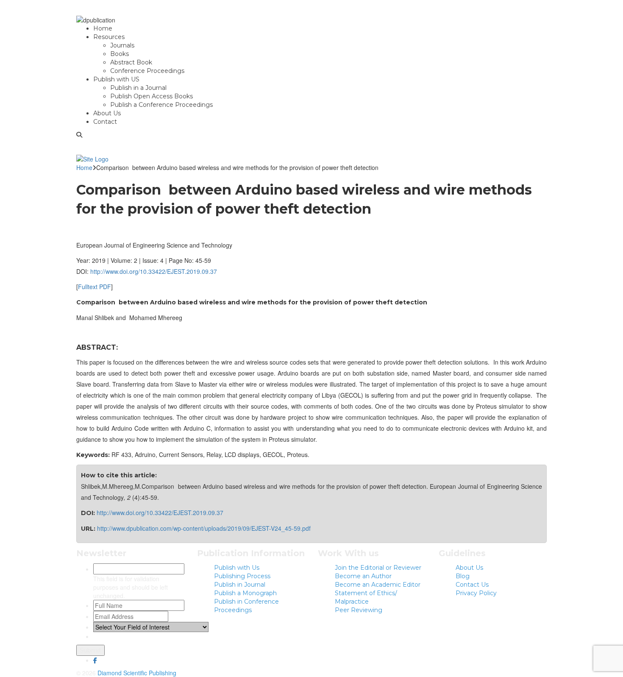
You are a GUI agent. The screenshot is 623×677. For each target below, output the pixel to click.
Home (102, 28)
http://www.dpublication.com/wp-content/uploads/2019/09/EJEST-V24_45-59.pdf (204, 528)
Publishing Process (242, 576)
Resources (109, 37)
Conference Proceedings (147, 71)
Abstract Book (131, 62)
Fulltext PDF (94, 286)
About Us (107, 113)
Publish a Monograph (245, 593)
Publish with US (116, 79)
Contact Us (472, 584)
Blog (463, 576)
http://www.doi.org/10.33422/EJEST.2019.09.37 (153, 271)
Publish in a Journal (138, 88)
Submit (90, 650)
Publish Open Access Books (151, 96)
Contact (105, 121)
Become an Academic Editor (377, 584)
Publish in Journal (239, 584)
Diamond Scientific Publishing (136, 673)
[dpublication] (95, 19)
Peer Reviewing (358, 610)
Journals (122, 45)
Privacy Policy (476, 593)
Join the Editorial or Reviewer (378, 567)
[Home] (92, 157)
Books (119, 54)
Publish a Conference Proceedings (161, 105)
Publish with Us (236, 567)
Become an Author (363, 576)
